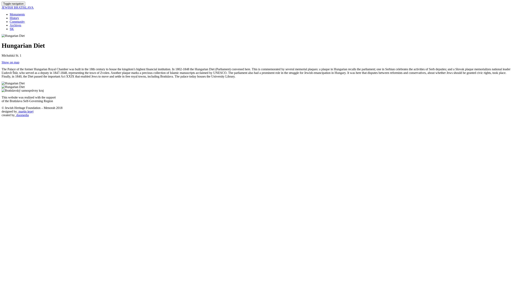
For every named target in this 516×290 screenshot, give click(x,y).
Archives (15, 25)
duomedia (22, 115)
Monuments (17, 14)
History (14, 18)
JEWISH (18, 7)
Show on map (10, 62)
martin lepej (26, 111)
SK (12, 29)
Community (17, 21)
